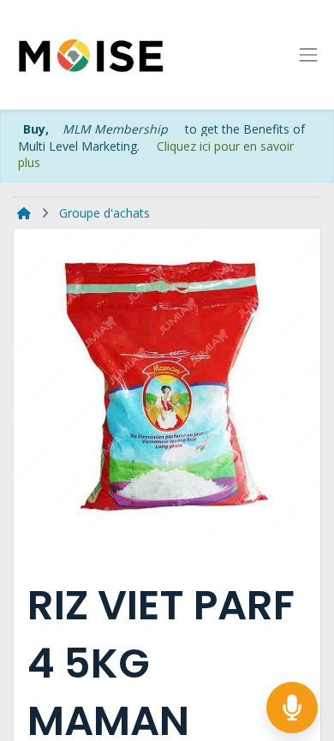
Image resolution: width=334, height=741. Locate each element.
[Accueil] (24, 213)
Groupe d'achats (104, 213)
